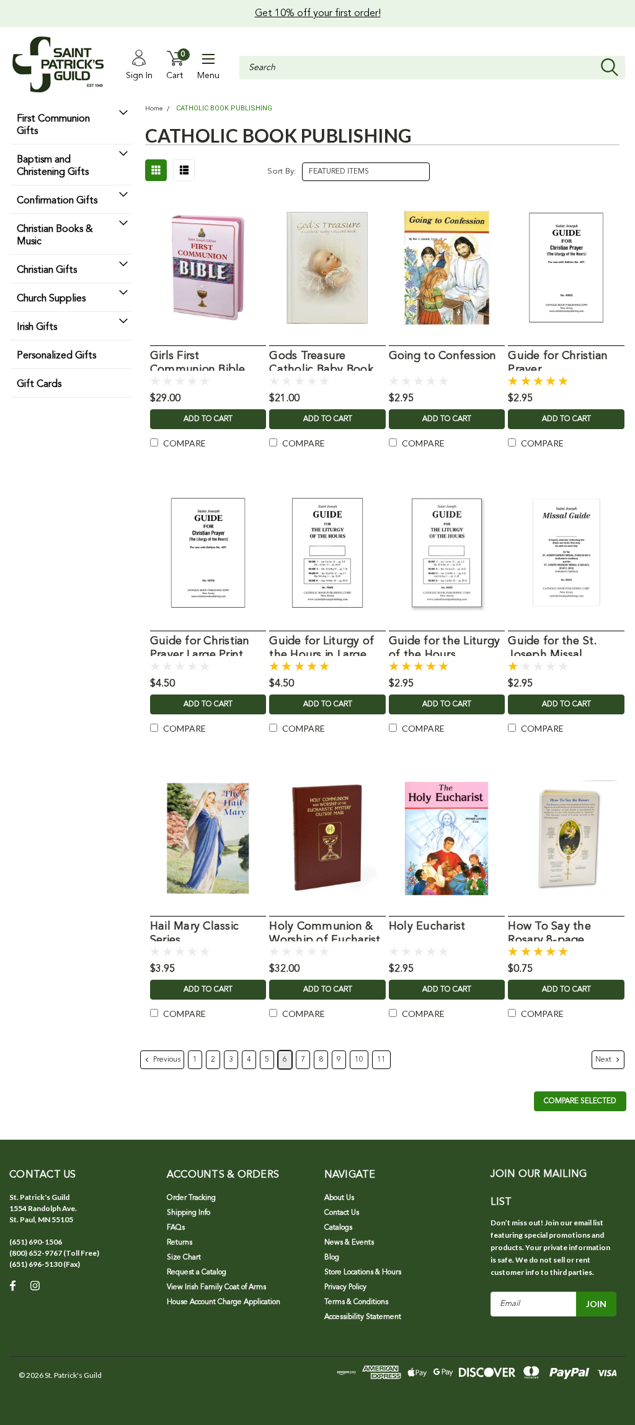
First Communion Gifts (53, 125)
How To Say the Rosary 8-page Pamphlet (549, 931)
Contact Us (341, 1213)
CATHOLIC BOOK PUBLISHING (224, 108)
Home (153, 108)
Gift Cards (39, 384)
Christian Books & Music (55, 235)
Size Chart (184, 1257)
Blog (331, 1257)
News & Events (349, 1242)
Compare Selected (580, 1101)
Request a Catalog (196, 1272)
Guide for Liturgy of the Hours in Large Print (321, 646)
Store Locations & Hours (362, 1272)
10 (359, 1059)
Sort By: (281, 171)
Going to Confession (443, 356)
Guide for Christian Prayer (558, 360)
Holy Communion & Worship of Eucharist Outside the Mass (324, 931)
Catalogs (338, 1228)
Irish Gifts (37, 327)
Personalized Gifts (56, 356)
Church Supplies (51, 299)
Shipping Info (188, 1213)
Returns (179, 1242)
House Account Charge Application (223, 1302)
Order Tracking (191, 1198)
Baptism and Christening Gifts (53, 166)
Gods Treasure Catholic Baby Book (321, 360)
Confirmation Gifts (57, 201)
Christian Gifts (47, 270)
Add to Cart (208, 419)
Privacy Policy (345, 1287)
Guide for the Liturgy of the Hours (444, 646)
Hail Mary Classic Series (194, 931)
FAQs (176, 1228)
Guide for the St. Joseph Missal (552, 646)
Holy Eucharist (427, 926)
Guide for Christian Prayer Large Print (200, 646)
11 (381, 1059)
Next (604, 1059)
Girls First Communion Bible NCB (198, 360)
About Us (339, 1198)
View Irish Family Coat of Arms (216, 1287)
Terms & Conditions (356, 1302)
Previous (165, 1059)
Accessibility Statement (362, 1317)
